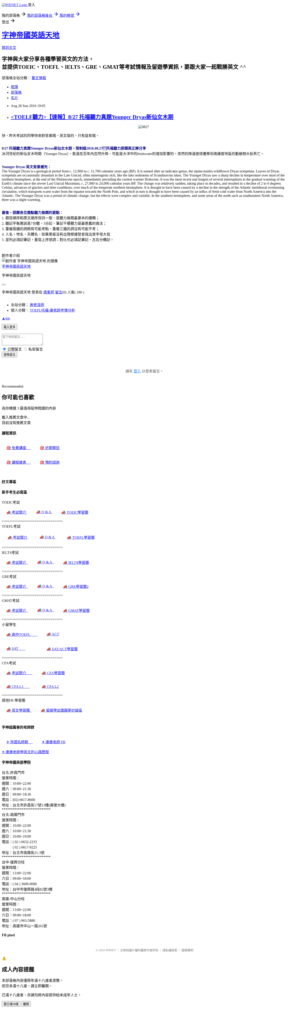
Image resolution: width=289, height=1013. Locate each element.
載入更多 (9, 327)
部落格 (16, 92)
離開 (26, 1004)
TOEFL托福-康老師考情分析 (52, 310)
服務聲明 (187, 950)
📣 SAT (16, 649)
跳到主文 (9, 48)
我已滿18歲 (11, 1004)
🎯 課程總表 (18, 462)
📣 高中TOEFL (21, 634)
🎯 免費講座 (18, 448)
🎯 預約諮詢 (50, 462)
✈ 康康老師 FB (53, 742)
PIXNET (111, 950)
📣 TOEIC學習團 (74, 512)
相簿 (14, 87)
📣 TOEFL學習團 (81, 537)
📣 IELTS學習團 (76, 563)
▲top (6, 318)
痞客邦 (48, 292)
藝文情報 (39, 78)
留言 (58, 292)
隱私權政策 (170, 950)
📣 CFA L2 (50, 687)
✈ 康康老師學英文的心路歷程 (25, 752)
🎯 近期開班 (50, 448)
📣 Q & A (44, 512)
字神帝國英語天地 (31, 35)
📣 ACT (53, 634)
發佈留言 (9, 354)
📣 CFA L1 (18, 687)
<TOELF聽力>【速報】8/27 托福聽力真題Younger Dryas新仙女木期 (92, 117)
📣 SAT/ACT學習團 (62, 649)
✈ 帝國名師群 (19, 742)
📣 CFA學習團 (53, 673)
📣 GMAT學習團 (76, 611)
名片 (14, 98)
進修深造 (37, 305)
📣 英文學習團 (19, 710)
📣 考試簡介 (16, 512)
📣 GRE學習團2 (76, 587)
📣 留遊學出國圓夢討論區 (61, 710)
